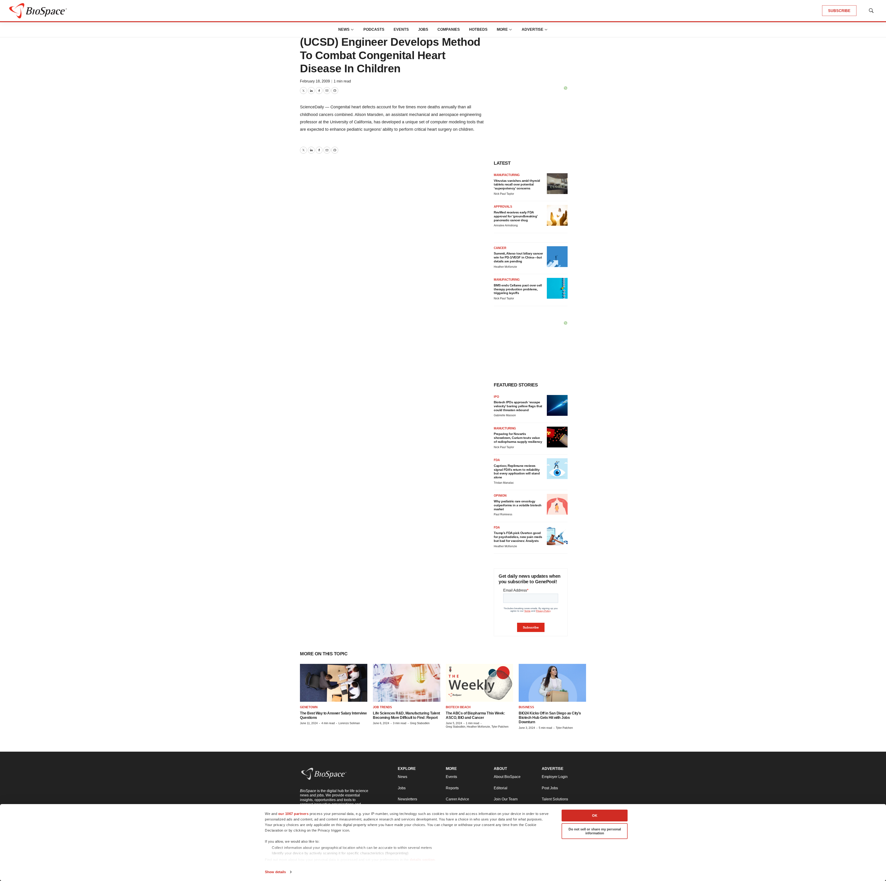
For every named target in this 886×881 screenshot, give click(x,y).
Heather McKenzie (505, 266)
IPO (496, 396)
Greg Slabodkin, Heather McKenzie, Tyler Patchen (477, 726)
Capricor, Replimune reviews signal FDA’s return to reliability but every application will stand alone (517, 471)
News (344, 29)
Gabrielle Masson (505, 415)
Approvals (503, 206)
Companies (448, 29)
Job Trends (382, 707)
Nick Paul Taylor (504, 193)
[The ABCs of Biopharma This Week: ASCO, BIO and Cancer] (479, 683)
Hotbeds (478, 29)
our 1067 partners (293, 814)
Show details (275, 872)
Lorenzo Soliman (349, 723)
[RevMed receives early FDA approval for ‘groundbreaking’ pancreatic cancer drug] (557, 215)
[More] (352, 29)
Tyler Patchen (564, 727)
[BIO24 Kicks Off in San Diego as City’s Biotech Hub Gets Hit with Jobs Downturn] (552, 683)
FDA (497, 460)
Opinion (500, 495)
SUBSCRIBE (839, 11)
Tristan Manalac (504, 482)
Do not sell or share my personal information (595, 831)
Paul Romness (503, 514)
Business (526, 707)
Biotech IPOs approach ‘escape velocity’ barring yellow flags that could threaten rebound (518, 406)
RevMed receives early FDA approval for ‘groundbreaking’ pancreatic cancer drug (516, 216)
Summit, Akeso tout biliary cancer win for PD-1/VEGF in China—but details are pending (518, 257)
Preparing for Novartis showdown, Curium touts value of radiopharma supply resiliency (518, 438)
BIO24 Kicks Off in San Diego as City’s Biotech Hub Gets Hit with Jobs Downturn (550, 717)
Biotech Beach (458, 707)
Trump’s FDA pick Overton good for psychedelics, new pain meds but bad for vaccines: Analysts (518, 537)
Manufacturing (507, 175)
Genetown (308, 707)
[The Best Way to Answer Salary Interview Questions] (333, 683)
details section (422, 860)
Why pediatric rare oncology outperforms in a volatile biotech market (518, 505)
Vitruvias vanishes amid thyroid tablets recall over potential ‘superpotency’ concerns (517, 184)
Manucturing (505, 428)
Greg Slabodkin (420, 723)
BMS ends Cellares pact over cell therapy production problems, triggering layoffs (518, 289)
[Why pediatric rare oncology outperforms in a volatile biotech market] (557, 504)
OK (594, 815)
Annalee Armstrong (506, 225)
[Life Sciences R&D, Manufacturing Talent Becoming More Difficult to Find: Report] (406, 683)
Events (401, 29)
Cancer (500, 248)
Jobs (423, 29)
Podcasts (373, 29)
